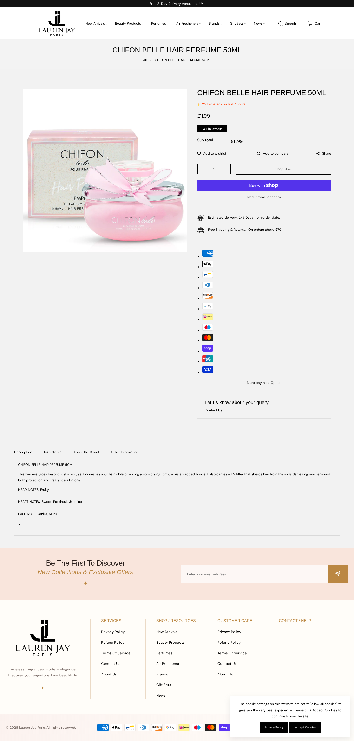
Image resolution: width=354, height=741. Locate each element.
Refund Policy (112, 642)
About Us (109, 674)
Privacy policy (274, 727)
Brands (162, 674)
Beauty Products (170, 642)
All (145, 60)
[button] (314, 23)
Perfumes (164, 653)
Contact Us (110, 663)
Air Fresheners (169, 663)
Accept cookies (305, 727)
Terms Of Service (116, 653)
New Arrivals (166, 632)
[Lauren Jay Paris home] (43, 638)
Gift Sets (163, 684)
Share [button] (326, 153)
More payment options (264, 197)
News (160, 695)
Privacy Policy (113, 632)
